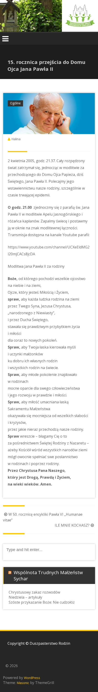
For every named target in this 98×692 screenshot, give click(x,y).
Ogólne (15, 103)
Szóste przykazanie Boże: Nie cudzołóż (42, 602)
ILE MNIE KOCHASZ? (72, 525)
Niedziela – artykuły (25, 597)
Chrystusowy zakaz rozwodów (34, 592)
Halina (16, 139)
